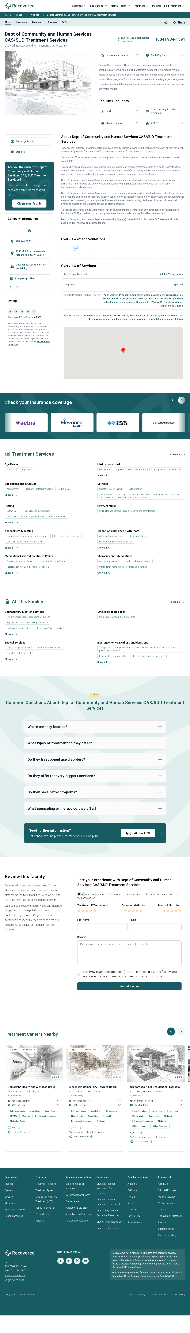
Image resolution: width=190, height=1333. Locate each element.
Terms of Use (153, 976)
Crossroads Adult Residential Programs (155, 1086)
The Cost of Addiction (77, 1220)
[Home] (6, 14)
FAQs (65, 22)
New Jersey (134, 1216)
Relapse (39, 1220)
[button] (129, 41)
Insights (162, 1222)
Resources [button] (77, 5)
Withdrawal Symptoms (78, 1195)
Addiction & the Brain (77, 1207)
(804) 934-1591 (140, 833)
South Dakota (135, 1222)
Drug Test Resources (108, 1228)
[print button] (166, 22)
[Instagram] (69, 1261)
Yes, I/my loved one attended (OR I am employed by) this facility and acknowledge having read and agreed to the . (130, 974)
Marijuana (10, 1203)
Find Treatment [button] (172, 5)
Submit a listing (166, 1228)
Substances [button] (96, 5)
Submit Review (129, 986)
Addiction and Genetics (78, 1214)
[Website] (29, 231)
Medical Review (166, 1196)
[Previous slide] (172, 400)
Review (81, 937)
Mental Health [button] (118, 5)
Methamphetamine (15, 1209)
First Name (83, 919)
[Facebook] (10, 287)
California (132, 1190)
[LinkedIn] (85, 1261)
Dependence (73, 1201)
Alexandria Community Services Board (93, 1086)
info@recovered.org (15, 1275)
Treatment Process (45, 1183)
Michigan (132, 1209)
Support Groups (43, 1214)
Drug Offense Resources (110, 1221)
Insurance (21, 22)
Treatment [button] (139, 5)
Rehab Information (45, 1207)
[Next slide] (181, 400)
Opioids (9, 1190)
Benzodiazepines (14, 1216)
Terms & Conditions (158, 1294)
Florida (131, 1196)
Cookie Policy (178, 1294)
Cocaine (9, 1196)
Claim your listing (167, 1235)
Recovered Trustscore (170, 1216)
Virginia (35, 15)
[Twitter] (77, 1261)
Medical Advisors (167, 1203)
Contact (162, 1209)
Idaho (131, 1203)
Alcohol (9, 1183)
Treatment (37, 22)
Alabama (132, 1183)
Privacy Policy (137, 1294)
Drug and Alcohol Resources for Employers (106, 1188)
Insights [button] (156, 5)
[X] (17, 287)
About (8, 22)
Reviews (52, 22)
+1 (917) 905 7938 (14, 1280)
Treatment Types (44, 1190)
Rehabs (18, 15)
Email (134, 919)
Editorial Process (167, 1190)
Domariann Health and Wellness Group (32, 1086)
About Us (163, 1183)
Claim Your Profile (29, 203)
